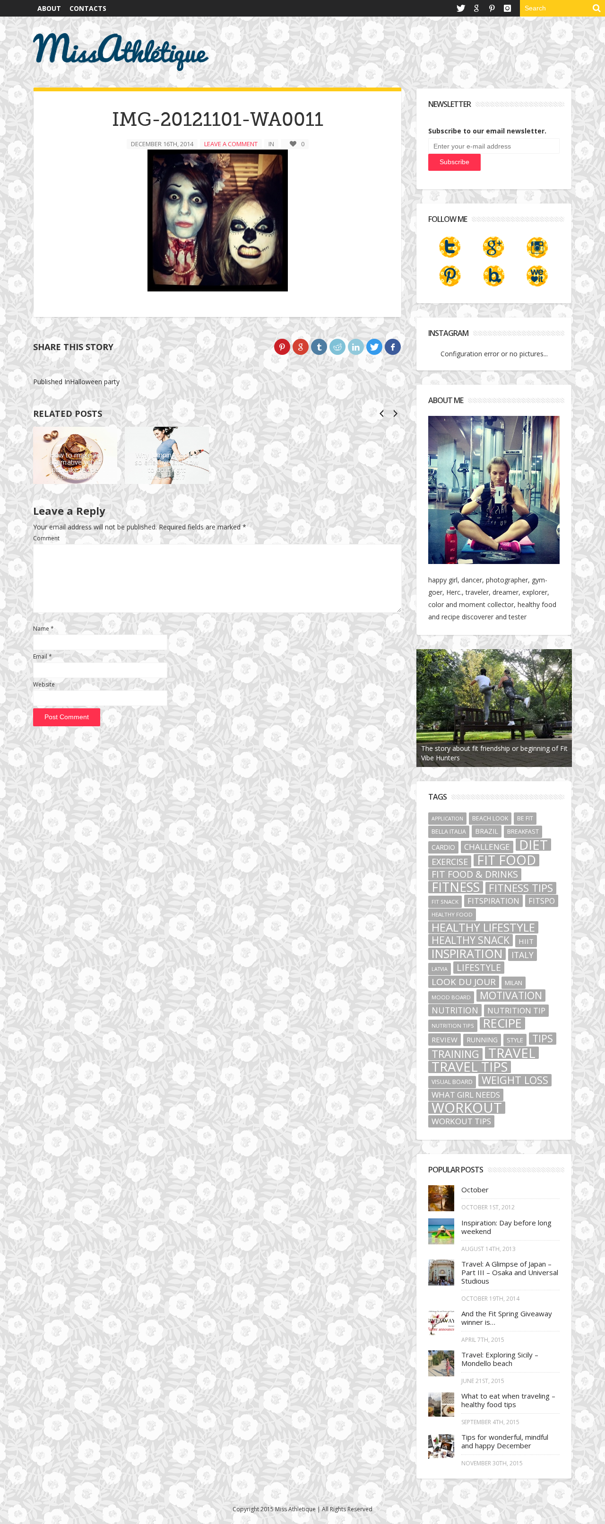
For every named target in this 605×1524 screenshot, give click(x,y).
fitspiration (493, 901)
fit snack (445, 901)
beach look (490, 818)
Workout (467, 1107)
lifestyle (479, 967)
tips (542, 1038)
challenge (487, 846)
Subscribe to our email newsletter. (487, 130)
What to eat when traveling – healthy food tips (508, 1400)
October (475, 1189)
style (515, 1040)
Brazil (486, 831)
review (445, 1039)
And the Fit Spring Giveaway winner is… (506, 1318)
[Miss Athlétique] (121, 52)
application (447, 818)
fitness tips (521, 888)
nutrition (455, 1010)
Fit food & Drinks (475, 874)
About (49, 8)
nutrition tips (453, 1025)
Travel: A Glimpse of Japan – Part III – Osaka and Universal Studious (509, 1272)
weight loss (515, 1080)
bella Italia (449, 832)
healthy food (452, 914)
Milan (513, 982)
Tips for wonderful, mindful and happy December (504, 1441)
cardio (443, 847)
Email (42, 656)
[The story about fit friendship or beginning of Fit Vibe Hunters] (494, 708)
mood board (451, 997)
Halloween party (76, 381)
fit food (506, 860)
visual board (452, 1082)
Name (43, 629)
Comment (46, 538)
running (482, 1039)
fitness (456, 887)
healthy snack (471, 940)
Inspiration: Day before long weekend (506, 1227)
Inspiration (467, 954)
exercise (450, 861)
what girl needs (466, 1094)
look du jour (464, 982)
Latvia (440, 969)
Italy (522, 954)
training (455, 1054)
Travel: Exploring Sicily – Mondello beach (499, 1359)
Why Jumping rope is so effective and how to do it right (167, 462)
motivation (511, 995)
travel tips (470, 1067)
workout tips (461, 1121)
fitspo (541, 901)
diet (533, 844)
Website (44, 684)
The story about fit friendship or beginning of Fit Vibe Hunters (494, 753)
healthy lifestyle (483, 927)
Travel (512, 1053)
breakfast (523, 832)
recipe (502, 1023)
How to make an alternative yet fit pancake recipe (75, 462)
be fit (525, 818)
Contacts (87, 8)
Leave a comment (231, 144)
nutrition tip (516, 1010)
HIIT (526, 941)
